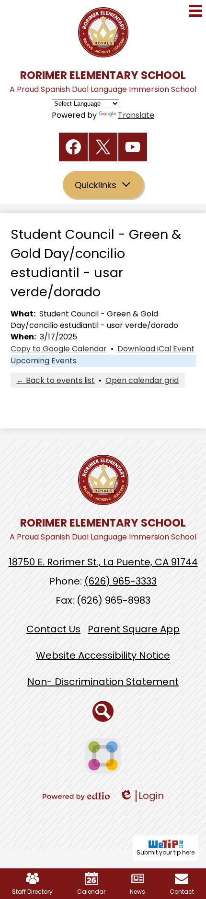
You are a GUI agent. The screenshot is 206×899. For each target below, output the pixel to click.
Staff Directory (32, 892)
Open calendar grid (142, 380)
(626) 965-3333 (120, 581)
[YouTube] (132, 147)
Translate (136, 115)
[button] (103, 185)
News (137, 892)
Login (141, 796)
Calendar (91, 892)
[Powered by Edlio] (76, 796)
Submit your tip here (166, 852)
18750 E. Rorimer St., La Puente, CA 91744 (103, 562)
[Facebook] (73, 147)
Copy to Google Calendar (59, 348)
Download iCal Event (156, 348)
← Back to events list (55, 380)
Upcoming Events (44, 360)
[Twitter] (103, 147)
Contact (182, 892)
